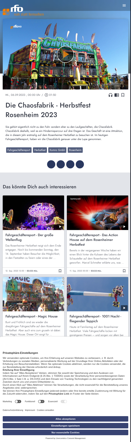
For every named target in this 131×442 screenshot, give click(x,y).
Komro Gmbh (57, 150)
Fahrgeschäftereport (19, 150)
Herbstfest (40, 150)
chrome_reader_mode (116, 95)
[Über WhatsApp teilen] (70, 164)
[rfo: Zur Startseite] (23, 10)
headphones (110, 95)
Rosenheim (75, 150)
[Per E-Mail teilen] (80, 164)
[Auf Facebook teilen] (51, 164)
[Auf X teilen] (61, 164)
